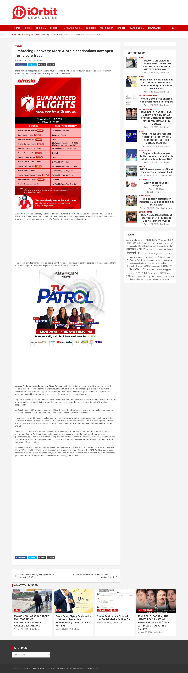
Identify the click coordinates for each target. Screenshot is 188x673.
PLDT (138, 273)
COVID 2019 (148, 254)
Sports (121, 28)
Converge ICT (151, 249)
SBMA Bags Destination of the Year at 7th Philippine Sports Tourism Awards (156, 217)
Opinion (40, 28)
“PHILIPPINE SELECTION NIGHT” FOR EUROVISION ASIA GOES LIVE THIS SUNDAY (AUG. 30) (156, 138)
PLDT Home (165, 273)
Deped (150, 258)
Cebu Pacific (152, 243)
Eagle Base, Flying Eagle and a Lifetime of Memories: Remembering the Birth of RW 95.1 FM (156, 84)
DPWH (161, 257)
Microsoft (166, 266)
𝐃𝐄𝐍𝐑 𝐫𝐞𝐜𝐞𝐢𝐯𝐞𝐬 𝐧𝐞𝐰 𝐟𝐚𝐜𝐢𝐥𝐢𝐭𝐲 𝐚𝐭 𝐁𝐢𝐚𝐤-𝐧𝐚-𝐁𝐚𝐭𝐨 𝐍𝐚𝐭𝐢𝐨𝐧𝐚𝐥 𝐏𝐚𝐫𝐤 (156, 171)
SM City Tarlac (163, 276)
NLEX (151, 269)
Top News (155, 279)
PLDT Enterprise (150, 273)
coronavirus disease (165, 249)
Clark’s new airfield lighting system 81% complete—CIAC (36, 575)
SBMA (129, 276)
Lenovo (147, 266)
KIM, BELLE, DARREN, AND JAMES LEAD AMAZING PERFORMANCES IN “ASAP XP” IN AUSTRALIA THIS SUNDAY (156, 118)
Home (17, 28)
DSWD (168, 258)
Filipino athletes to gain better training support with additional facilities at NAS (156, 156)
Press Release (164, 146)
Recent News (137, 53)
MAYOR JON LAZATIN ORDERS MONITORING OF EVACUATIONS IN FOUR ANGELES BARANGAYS (156, 65)
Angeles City (153, 239)
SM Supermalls (146, 279)
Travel (18, 46)
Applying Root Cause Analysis (156, 184)
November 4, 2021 (23, 60)
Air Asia (141, 240)
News (27, 28)
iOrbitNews (37, 60)
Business (91, 28)
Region (54, 28)
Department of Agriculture (163, 254)
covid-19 (134, 253)
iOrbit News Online (35, 668)
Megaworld (156, 266)
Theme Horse (62, 668)
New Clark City (138, 269)
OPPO (159, 269)
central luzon (161, 243)
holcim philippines (162, 263)
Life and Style (72, 28)
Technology (107, 28)
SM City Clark (149, 276)
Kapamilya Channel (134, 266)
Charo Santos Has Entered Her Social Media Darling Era (156, 100)
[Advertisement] (66, 241)
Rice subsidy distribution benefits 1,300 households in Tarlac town (156, 201)
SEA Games (138, 277)
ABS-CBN (131, 239)
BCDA (170, 240)
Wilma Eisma (164, 279)
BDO (129, 243)
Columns (143, 180)
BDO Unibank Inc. (140, 243)
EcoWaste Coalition (136, 260)
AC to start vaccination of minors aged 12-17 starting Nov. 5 (93, 575)
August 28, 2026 (151, 73)
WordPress (93, 668)
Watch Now (135, 28)
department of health (138, 257)
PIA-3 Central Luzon (164, 175)
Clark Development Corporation (153, 246)
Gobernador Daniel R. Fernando (142, 263)
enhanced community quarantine (159, 260)
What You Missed (26, 585)
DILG (155, 258)
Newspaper (154, 28)
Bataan (163, 240)
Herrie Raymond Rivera (157, 192)
